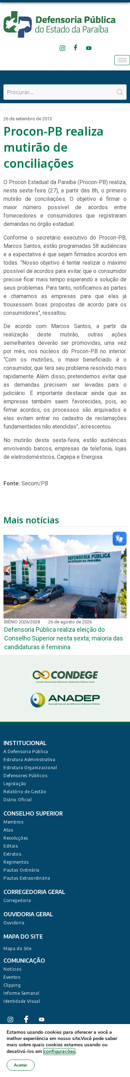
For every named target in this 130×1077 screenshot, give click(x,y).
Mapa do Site (17, 948)
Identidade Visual (21, 1001)
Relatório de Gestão (24, 791)
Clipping (12, 985)
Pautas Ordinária (21, 870)
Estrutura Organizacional (30, 767)
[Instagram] (63, 48)
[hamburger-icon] (122, 60)
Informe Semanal (21, 993)
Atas (8, 830)
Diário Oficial (17, 799)
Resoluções (15, 838)
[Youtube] (89, 48)
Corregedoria (17, 900)
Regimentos (16, 862)
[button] (7, 570)
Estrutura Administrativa (29, 759)
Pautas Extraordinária (26, 878)
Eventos (11, 977)
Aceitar (20, 1065)
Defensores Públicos (25, 775)
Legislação (14, 783)
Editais (10, 846)
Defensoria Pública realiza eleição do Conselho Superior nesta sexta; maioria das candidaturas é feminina (63, 638)
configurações (59, 1051)
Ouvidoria (13, 922)
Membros (13, 822)
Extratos (12, 854)
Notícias (12, 969)
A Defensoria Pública (25, 751)
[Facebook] (76, 48)
